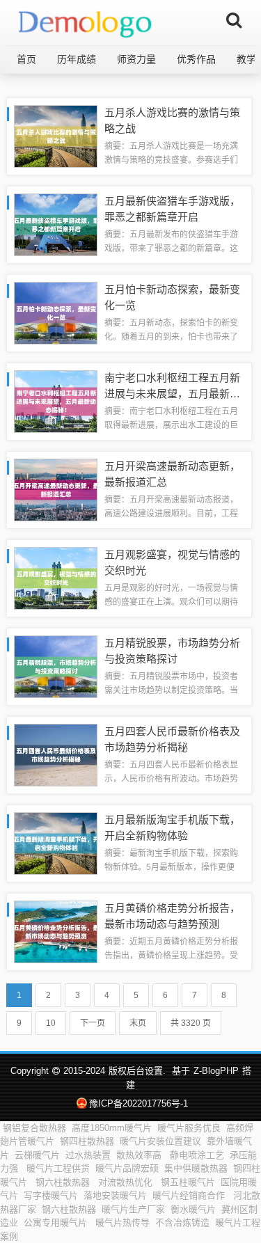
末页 (137, 1023)
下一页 (92, 1023)
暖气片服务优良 (189, 1128)
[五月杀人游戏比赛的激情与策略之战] (56, 135)
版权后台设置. (137, 1071)
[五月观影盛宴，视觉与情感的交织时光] (56, 577)
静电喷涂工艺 (197, 1155)
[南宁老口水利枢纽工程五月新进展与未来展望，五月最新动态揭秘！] (56, 400)
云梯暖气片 (37, 1155)
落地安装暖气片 (115, 1195)
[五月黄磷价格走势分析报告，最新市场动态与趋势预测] (56, 931)
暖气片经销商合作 (190, 1195)
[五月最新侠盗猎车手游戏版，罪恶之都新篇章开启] (56, 224)
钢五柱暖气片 (188, 1182)
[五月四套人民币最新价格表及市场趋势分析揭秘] (56, 754)
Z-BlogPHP (216, 1071)
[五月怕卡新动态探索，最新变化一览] (56, 312)
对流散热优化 (126, 1182)
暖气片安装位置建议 (160, 1141)
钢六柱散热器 (64, 1182)
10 (51, 1023)
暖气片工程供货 (58, 1168)
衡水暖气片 (193, 1209)
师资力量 (136, 59)
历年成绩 (76, 59)
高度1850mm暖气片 (112, 1128)
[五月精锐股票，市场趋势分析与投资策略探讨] (56, 665)
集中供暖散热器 (196, 1168)
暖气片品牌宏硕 (127, 1168)
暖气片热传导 (122, 1222)
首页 (26, 59)
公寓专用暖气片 (57, 1222)
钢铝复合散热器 (34, 1128)
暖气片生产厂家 (133, 1209)
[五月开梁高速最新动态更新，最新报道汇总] (56, 489)
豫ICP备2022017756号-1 (138, 1103)
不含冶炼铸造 (182, 1222)
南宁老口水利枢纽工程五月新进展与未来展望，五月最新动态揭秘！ (172, 393)
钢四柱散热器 (87, 1141)
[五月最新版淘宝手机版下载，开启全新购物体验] (56, 842)
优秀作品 (196, 59)
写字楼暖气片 (51, 1195)
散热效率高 (140, 1155)
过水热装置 (88, 1155)
